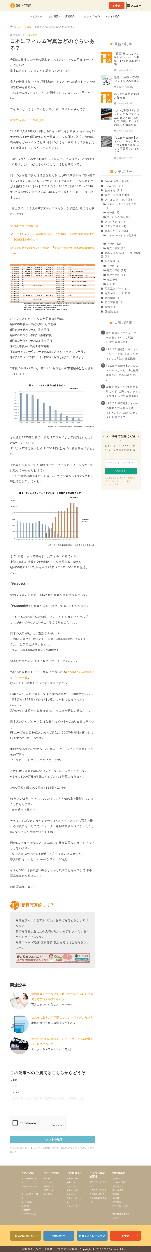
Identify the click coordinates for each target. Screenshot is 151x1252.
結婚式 (109, 306)
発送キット (48, 1186)
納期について (72, 1182)
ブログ (90, 16)
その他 (111, 212)
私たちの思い (27, 1202)
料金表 (47, 1178)
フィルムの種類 (116, 217)
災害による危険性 (97, 1194)
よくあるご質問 (118, 1182)
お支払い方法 (72, 1190)
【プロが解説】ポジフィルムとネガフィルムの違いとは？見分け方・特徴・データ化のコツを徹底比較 (126, 117)
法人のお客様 (117, 1190)
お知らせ (110, 190)
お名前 (13, 1080)
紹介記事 (25, 1206)
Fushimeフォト (114, 181)
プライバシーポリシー (114, 481)
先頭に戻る (142, 1244)
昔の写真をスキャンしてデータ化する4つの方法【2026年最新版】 (122, 337)
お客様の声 (26, 1210)
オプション (48, 1182)
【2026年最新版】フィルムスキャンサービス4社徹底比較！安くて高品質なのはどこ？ (127, 144)
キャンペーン (72, 1206)
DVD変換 (48, 1194)
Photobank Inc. (118, 1249)
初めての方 (28, 1172)
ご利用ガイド (74, 1172)
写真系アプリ (113, 288)
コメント (15, 1092)
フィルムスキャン (116, 199)
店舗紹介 (116, 1194)
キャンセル (71, 1194)
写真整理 (110, 261)
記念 (109, 284)
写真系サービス (114, 293)
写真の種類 (113, 248)
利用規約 (130, 478)
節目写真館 (111, 302)
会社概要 (53, 16)
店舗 (70, 16)
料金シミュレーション (92, 1235)
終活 (109, 279)
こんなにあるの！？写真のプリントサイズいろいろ (62, 1017)
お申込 (116, 5)
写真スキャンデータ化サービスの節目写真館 (49, 1249)
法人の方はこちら (25, 1235)
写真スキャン (113, 230)
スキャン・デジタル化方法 (121, 204)
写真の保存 (113, 270)
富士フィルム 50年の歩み (27, 120)
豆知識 (34, 35)
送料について (72, 1186)
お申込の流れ (72, 1178)
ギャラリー (36, 16)
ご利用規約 (117, 1202)
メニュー (136, 5)
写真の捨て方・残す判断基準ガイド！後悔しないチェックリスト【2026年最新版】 (123, 391)
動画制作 (110, 297)
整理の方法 (113, 275)
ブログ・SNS (112, 221)
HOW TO (110, 185)
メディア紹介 (113, 226)
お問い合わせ (117, 1186)
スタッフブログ (114, 194)
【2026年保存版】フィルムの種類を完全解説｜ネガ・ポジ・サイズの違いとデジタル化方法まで (122, 410)
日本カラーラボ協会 (25, 225)
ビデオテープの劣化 (98, 1190)
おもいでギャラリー (30, 1214)
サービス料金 (52, 1172)
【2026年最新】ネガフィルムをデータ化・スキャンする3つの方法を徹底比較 (122, 354)
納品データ (48, 1190)
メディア (112, 16)
